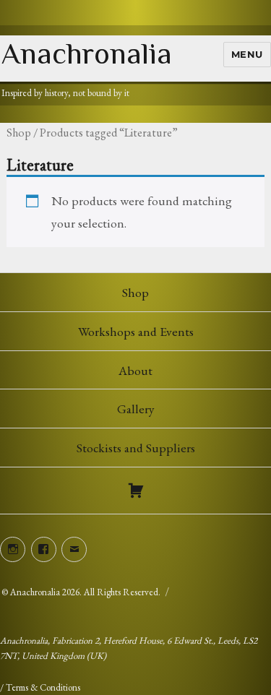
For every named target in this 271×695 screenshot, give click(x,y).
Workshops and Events (136, 331)
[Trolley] (135, 490)
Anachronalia (86, 53)
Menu (247, 54)
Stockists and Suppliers (136, 447)
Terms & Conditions (43, 687)
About (135, 370)
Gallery (136, 408)
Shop (19, 132)
